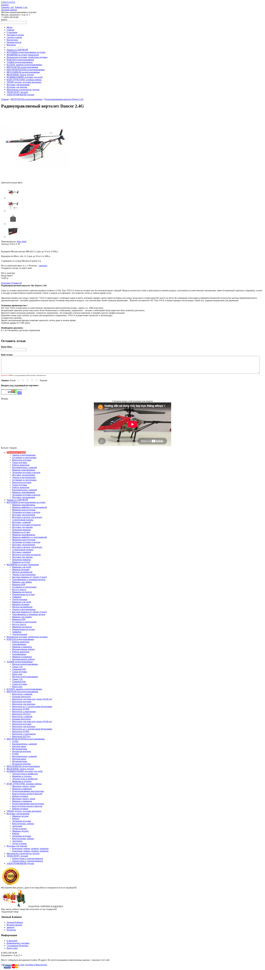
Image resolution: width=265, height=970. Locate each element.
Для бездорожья (19, 599)
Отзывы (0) (16, 283)
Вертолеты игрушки (21, 460)
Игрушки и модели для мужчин (27, 517)
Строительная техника (22, 520)
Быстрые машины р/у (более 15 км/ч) (29, 577)
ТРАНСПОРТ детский (17, 856)
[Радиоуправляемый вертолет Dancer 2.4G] (35, 180)
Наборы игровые (20, 796)
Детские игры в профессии (25, 774)
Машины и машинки (22, 647)
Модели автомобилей (22, 572)
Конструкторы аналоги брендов (27, 793)
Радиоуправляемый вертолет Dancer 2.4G (64, 99)
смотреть (43, 265)
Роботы (15, 818)
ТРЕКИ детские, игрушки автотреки (24, 811)
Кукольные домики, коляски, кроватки (30, 848)
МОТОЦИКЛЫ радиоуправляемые (23, 766)
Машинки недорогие (22, 592)
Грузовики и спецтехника (24, 457)
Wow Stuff (21, 241)
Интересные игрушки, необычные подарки (27, 637)
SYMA (15, 741)
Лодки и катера (19, 828)
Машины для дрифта (22, 582)
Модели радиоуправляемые (25, 664)
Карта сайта (12, 948)
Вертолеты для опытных (23, 704)
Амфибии (16, 597)
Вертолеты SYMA (20, 709)
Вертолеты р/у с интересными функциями (32, 706)
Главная (5, 99)
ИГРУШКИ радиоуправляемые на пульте (26, 502)
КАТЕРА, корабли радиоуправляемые (24, 689)
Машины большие (20, 569)
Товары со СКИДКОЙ (17, 500)
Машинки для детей (21, 567)
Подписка (11, 930)
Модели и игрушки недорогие (26, 525)
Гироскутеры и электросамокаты (27, 858)
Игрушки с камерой (21, 522)
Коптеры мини (19, 746)
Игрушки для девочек (22, 527)
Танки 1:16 (17, 666)
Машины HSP (18, 584)
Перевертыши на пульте (23, 594)
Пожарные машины (21, 530)
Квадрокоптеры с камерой (24, 467)
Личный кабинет (9, 10)
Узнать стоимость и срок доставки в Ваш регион (24, 964)
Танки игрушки (19, 462)
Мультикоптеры (19, 749)
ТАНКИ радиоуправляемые (20, 662)
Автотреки (17, 826)
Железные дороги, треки (23, 786)
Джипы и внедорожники (24, 455)
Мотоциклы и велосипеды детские (23, 853)
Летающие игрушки (21, 821)
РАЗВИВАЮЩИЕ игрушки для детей (25, 771)
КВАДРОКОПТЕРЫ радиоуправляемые (26, 739)
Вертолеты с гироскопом (24, 711)
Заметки (10, 927)
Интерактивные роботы (23, 649)
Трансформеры (19, 644)
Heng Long (17, 674)
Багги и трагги (19, 589)
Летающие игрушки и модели (26, 472)
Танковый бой (19, 669)
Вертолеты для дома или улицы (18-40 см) (32, 699)
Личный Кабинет (15, 922)
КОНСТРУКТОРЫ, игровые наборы (24, 784)
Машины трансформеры (23, 470)
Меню (9, 27)
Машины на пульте (21, 532)
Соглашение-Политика (17, 945)
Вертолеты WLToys (21, 714)
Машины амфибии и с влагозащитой (29, 507)
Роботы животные (20, 465)
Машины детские (20, 816)
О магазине (12, 940)
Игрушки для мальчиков (23, 475)
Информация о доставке (18, 943)
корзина (5, 5)
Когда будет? (7, 275)
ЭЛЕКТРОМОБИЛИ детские (20, 863)
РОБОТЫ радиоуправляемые (20, 639)
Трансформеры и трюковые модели (28, 579)
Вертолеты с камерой (22, 694)
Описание (6, 283)
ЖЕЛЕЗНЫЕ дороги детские (20, 769)
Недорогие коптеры (21, 751)
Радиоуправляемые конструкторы (28, 791)
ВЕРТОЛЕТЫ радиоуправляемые (26, 99)
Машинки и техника (21, 776)
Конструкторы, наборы (23, 823)
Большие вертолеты (21, 696)
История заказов (14, 925)
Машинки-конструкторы (23, 510)
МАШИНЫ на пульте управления (23, 564)
